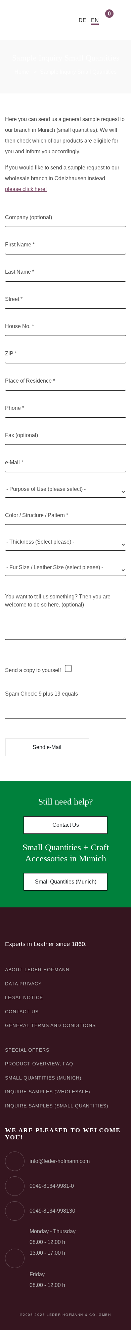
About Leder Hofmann (37, 969)
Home (21, 72)
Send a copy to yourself (33, 670)
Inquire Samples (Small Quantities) (56, 1105)
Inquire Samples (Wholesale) (47, 1091)
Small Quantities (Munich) (65, 882)
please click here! (26, 189)
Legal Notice (24, 997)
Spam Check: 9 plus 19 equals (41, 694)
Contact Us (65, 825)
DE (82, 20)
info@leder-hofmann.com (60, 1161)
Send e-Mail (47, 747)
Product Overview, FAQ (39, 1063)
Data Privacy (23, 983)
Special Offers (27, 1050)
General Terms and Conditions (50, 1025)
